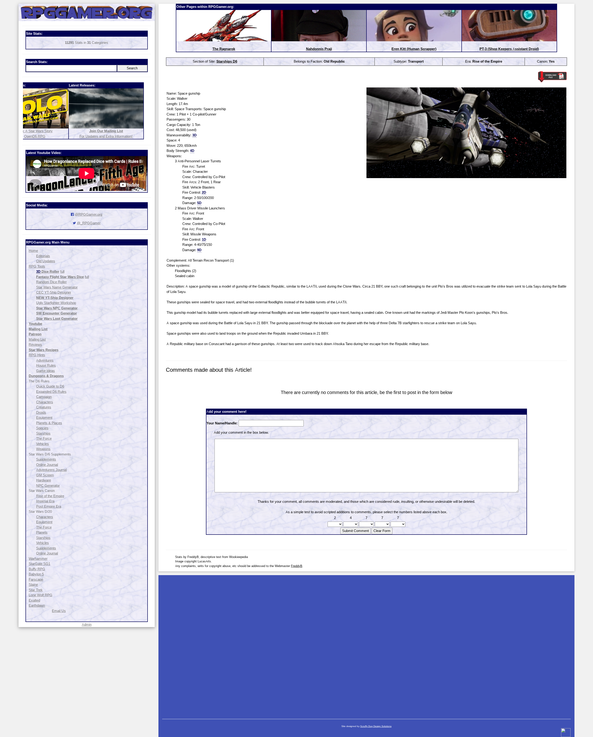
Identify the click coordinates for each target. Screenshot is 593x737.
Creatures (43, 407)
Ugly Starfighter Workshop (56, 303)
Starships (43, 433)
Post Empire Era (48, 506)
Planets (41, 532)
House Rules (46, 365)
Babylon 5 (36, 574)
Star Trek (36, 590)
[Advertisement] (366, 644)
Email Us (59, 611)
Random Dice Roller (51, 282)
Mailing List (37, 339)
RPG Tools (37, 266)
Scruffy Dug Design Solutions (375, 726)
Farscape (36, 579)
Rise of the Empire (50, 496)
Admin (86, 624)
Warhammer (38, 558)
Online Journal (47, 464)
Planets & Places (49, 423)
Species (42, 428)
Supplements (46, 459)
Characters (44, 402)
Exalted (34, 600)
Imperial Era (45, 501)
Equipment (44, 417)
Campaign (44, 396)
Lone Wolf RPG (40, 595)
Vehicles (42, 444)
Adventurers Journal (51, 470)
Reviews (35, 344)
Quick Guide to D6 (50, 386)
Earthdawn (37, 605)
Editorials (43, 256)
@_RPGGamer (89, 223)
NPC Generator (48, 485)
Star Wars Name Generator (57, 287)
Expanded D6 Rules (51, 391)
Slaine (33, 584)
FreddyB (296, 566)
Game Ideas (45, 370)
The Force (44, 438)
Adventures (45, 360)
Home (33, 250)
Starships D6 (226, 61)
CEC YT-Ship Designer (53, 292)
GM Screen (45, 475)
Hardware (43, 480)
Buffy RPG (37, 569)
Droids (41, 412)
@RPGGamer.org (88, 214)
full (62, 271)
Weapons (43, 449)
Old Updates (45, 261)
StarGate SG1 (39, 563)
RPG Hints (37, 355)
